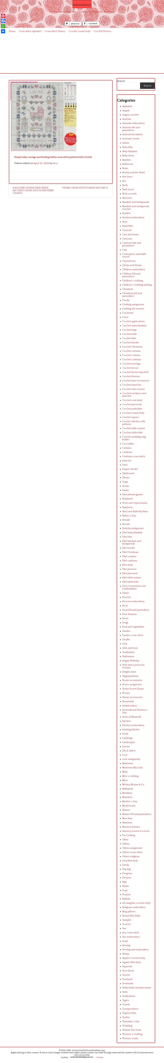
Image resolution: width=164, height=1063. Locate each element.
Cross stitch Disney (55, 31)
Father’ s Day (129, 515)
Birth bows (128, 189)
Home (12, 31)
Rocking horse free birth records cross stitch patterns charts (33, 190)
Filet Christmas (130, 552)
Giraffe (126, 639)
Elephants (127, 498)
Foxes (125, 618)
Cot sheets (127, 313)
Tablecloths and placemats (136, 987)
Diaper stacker (130, 469)
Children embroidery (133, 269)
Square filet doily (131, 962)
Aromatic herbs (130, 138)
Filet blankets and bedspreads (131, 542)
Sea (124, 928)
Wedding (127, 1025)
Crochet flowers (102, 31)
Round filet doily (131, 915)
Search (121, 81)
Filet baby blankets (132, 532)
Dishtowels (128, 473)
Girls (124, 643)
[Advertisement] (82, 54)
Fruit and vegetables (133, 626)
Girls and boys (130, 648)
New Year (127, 818)
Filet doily (127, 565)
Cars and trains (130, 234)
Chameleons (129, 261)
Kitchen (126, 721)
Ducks (125, 486)
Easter (125, 490)
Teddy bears (128, 996)
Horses (126, 693)
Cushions (127, 452)
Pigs (124, 882)
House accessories (132, 697)
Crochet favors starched (135, 372)
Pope (125, 890)
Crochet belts (129, 334)
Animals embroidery (133, 123)
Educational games (132, 494)
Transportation (130, 1008)
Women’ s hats (130, 1038)
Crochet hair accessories (135, 380)
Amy (55, 163)
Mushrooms (128, 805)
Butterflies (127, 226)
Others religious (131, 856)
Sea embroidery (131, 937)
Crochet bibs (129, 338)
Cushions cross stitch (133, 456)
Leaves (126, 746)
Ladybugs (127, 738)
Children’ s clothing (132, 280)
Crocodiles (128, 443)
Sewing (126, 945)
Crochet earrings (131, 363)
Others (126, 843)
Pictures (126, 877)
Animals (126, 119)
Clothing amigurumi (133, 304)
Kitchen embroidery (133, 725)
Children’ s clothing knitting (137, 285)
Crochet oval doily (132, 400)
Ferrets (126, 524)
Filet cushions (129, 560)
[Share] (3, 31)
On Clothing (128, 835)
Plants (125, 886)
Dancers (126, 460)
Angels (126, 110)
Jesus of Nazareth (131, 717)
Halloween (128, 656)
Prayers (126, 894)
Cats (124, 250)
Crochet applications (133, 321)
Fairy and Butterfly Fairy (135, 511)
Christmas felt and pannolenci (132, 294)
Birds (125, 185)
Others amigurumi (132, 848)
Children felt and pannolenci (131, 275)
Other (125, 839)
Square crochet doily (133, 958)
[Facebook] (3, 21)
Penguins (127, 873)
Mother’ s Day (129, 801)
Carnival (126, 230)
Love (124, 755)
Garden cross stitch (132, 635)
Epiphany (127, 507)
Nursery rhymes (131, 827)
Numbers (127, 822)
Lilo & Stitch (129, 750)
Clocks (125, 300)
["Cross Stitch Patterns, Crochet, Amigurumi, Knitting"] (82, 4)
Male (125, 772)
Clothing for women (133, 308)
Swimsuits (127, 983)
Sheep (125, 953)
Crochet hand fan (131, 385)
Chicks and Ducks (132, 265)
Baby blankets (129, 151)
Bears (125, 168)
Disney (126, 477)
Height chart (129, 671)
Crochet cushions (131, 359)
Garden (126, 631)
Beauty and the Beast (133, 172)
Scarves (126, 924)
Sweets (126, 975)
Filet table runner (131, 577)
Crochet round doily (80, 31)
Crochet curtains (131, 351)
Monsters (127, 797)
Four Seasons (129, 614)
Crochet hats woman (133, 389)
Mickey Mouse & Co (133, 784)
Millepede (127, 788)
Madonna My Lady (132, 767)
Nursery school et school (135, 831)
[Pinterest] (3, 15)
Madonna (127, 763)
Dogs (125, 481)
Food (125, 605)
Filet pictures (129, 569)
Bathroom (127, 164)
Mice (125, 780)
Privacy (100, 1057)
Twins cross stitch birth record (84, 187)
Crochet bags (129, 330)
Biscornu (127, 198)
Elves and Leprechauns (134, 503)
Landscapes (128, 742)
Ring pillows (129, 911)
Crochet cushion (131, 355)
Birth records (129, 193)
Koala (125, 733)
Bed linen (127, 176)
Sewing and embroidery (135, 949)
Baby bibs (127, 147)
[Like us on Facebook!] (91, 25)
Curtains (126, 448)
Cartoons (127, 238)
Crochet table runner (133, 428)
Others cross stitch (132, 852)
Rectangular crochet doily (136, 903)
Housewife (128, 701)
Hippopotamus (130, 676)
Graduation (128, 652)
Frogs (125, 622)
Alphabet (127, 106)
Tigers (125, 1000)
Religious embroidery (134, 907)
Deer (125, 465)
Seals (125, 941)
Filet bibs (127, 536)
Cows (125, 317)
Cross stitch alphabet (30, 31)
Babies (125, 143)
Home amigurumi (132, 684)
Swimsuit (127, 979)
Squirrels (127, 966)
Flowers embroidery (133, 601)
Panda (125, 865)
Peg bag (126, 869)
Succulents (128, 970)
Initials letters (129, 705)
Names (126, 810)
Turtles (126, 1017)
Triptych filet (129, 1013)
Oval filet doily (130, 860)
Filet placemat (130, 573)
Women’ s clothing (132, 1034)
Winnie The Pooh (131, 1030)
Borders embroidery (133, 217)
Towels (126, 1004)
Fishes (125, 593)
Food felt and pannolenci (135, 610)
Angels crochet (130, 114)
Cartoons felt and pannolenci (131, 244)
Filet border (128, 548)
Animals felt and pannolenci (131, 129)
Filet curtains (129, 556)
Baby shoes (128, 155)
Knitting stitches (131, 729)
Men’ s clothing (130, 776)
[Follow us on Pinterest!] (73, 25)
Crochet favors (130, 368)
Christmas (127, 289)
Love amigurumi (131, 759)
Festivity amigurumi (133, 528)
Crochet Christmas (132, 346)
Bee (124, 181)
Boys (124, 221)
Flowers (126, 597)
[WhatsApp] (3, 26)
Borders (126, 213)
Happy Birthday (130, 660)
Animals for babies (132, 134)
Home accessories (132, 680)
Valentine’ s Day (130, 1021)
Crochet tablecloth (132, 432)
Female (126, 520)
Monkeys (127, 793)
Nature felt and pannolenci (136, 814)
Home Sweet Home (133, 688)
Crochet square (130, 417)
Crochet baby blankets (134, 325)
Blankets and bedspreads (135, 202)
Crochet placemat (132, 404)
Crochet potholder (132, 408)
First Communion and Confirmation (134, 587)
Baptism (126, 159)
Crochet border (130, 342)
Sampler (126, 920)
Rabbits (126, 898)
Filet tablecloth (130, 581)
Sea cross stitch (130, 932)
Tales (125, 992)
